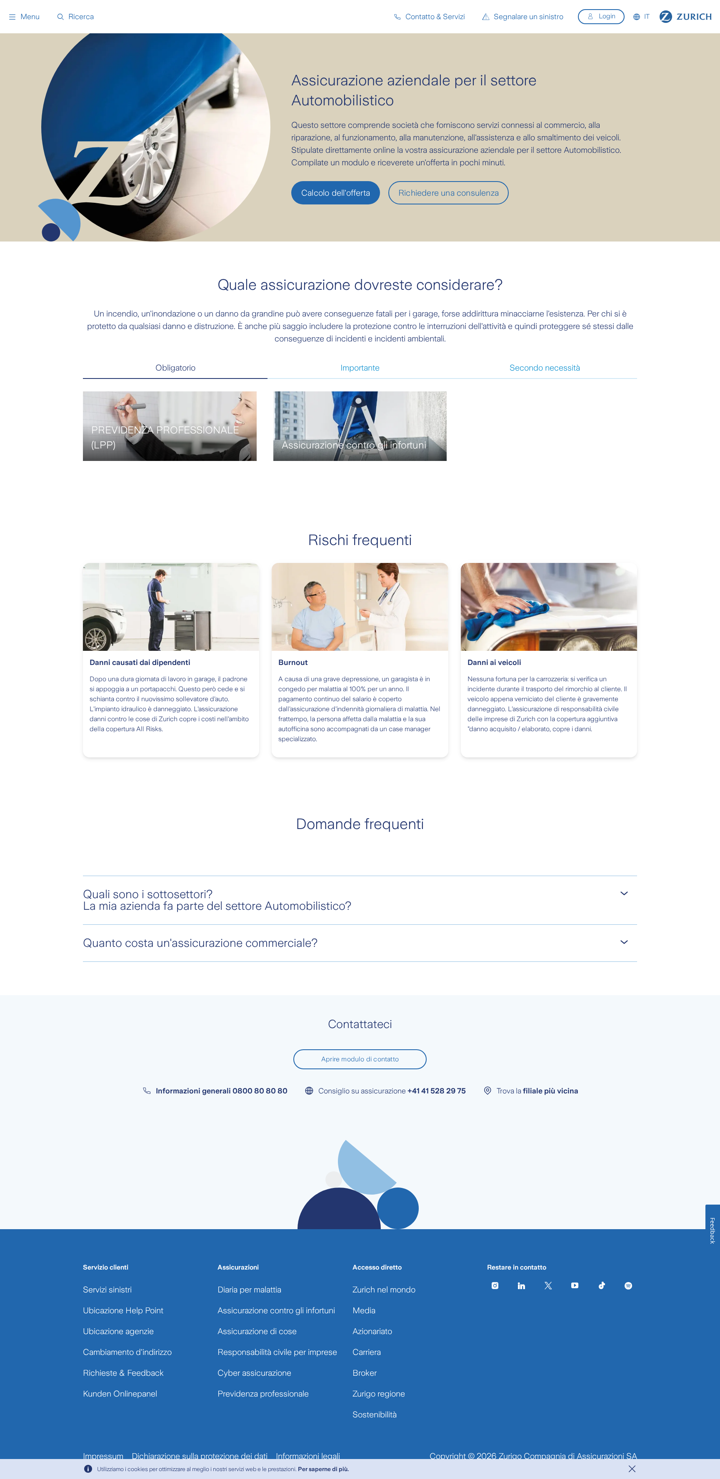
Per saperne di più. (323, 1469)
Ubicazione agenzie (118, 1331)
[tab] (175, 368)
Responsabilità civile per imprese (277, 1352)
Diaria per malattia (249, 1289)
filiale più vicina (550, 1091)
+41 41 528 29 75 (437, 1091)
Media (363, 1310)
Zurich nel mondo (383, 1289)
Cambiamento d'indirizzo (127, 1352)
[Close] (632, 1469)
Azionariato (372, 1331)
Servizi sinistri (107, 1289)
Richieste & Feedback (123, 1372)
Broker (364, 1372)
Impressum (103, 1456)
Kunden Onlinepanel (120, 1393)
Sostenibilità (374, 1414)
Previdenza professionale (263, 1393)
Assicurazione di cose (257, 1331)
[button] (24, 16)
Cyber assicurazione (254, 1372)
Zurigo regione (378, 1393)
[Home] (686, 16)
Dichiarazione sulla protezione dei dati (200, 1456)
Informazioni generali (222, 1091)
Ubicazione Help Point (123, 1310)
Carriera (366, 1352)
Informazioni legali (308, 1456)
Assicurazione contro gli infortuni (276, 1310)
